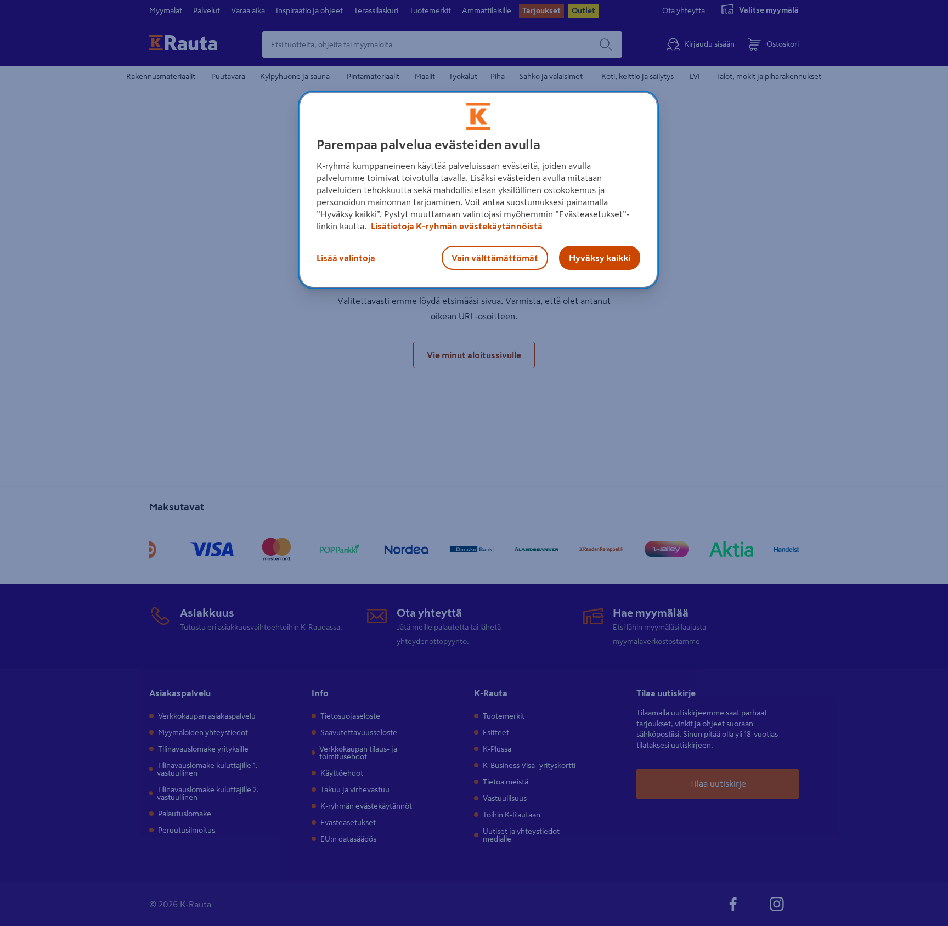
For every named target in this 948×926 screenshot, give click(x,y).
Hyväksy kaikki (599, 257)
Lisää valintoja (346, 257)
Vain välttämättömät (495, 257)
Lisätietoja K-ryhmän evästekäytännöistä (456, 226)
